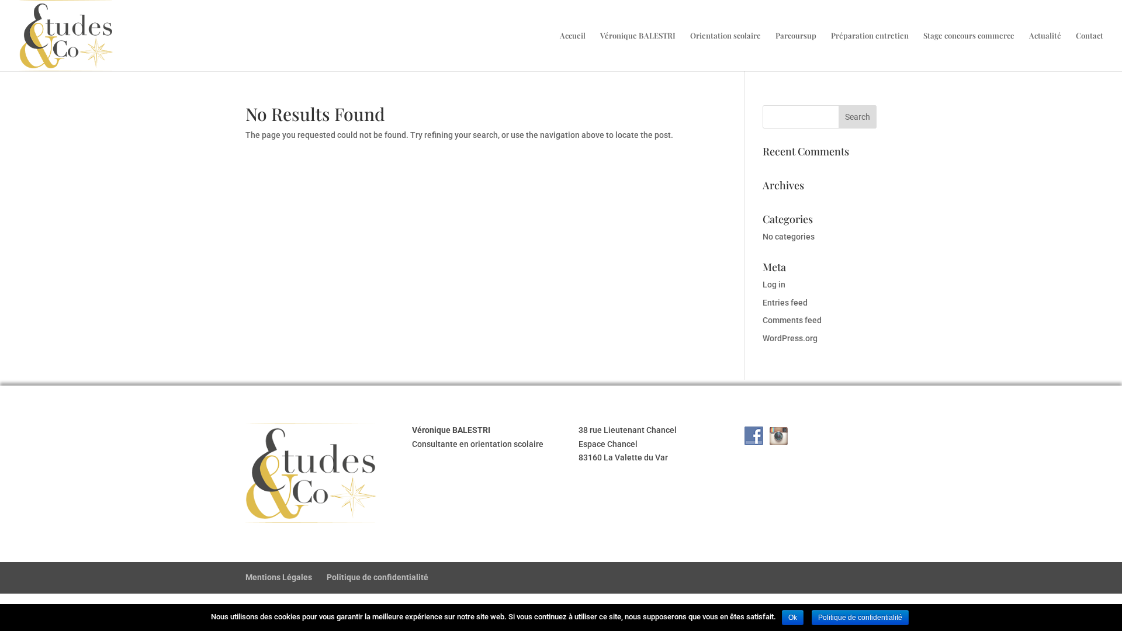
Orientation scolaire (725, 36)
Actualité (1045, 36)
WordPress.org (790, 338)
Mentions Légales (278, 577)
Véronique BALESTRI (638, 36)
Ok (792, 617)
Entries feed (785, 302)
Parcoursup (795, 36)
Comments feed (792, 320)
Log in (774, 284)
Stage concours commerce (968, 36)
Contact (1089, 36)
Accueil (573, 36)
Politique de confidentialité (377, 577)
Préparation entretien (870, 36)
